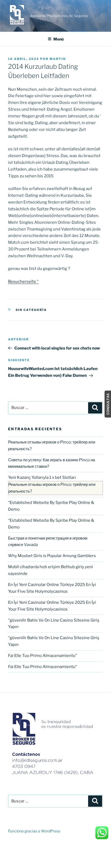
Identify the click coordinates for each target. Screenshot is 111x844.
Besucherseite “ (23, 281)
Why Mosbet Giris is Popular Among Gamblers (52, 555)
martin (58, 59)
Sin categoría (31, 310)
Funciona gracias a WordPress (34, 831)
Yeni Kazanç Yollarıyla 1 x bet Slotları (42, 477)
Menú (58, 39)
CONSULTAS (107, 404)
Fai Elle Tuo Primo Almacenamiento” (42, 655)
